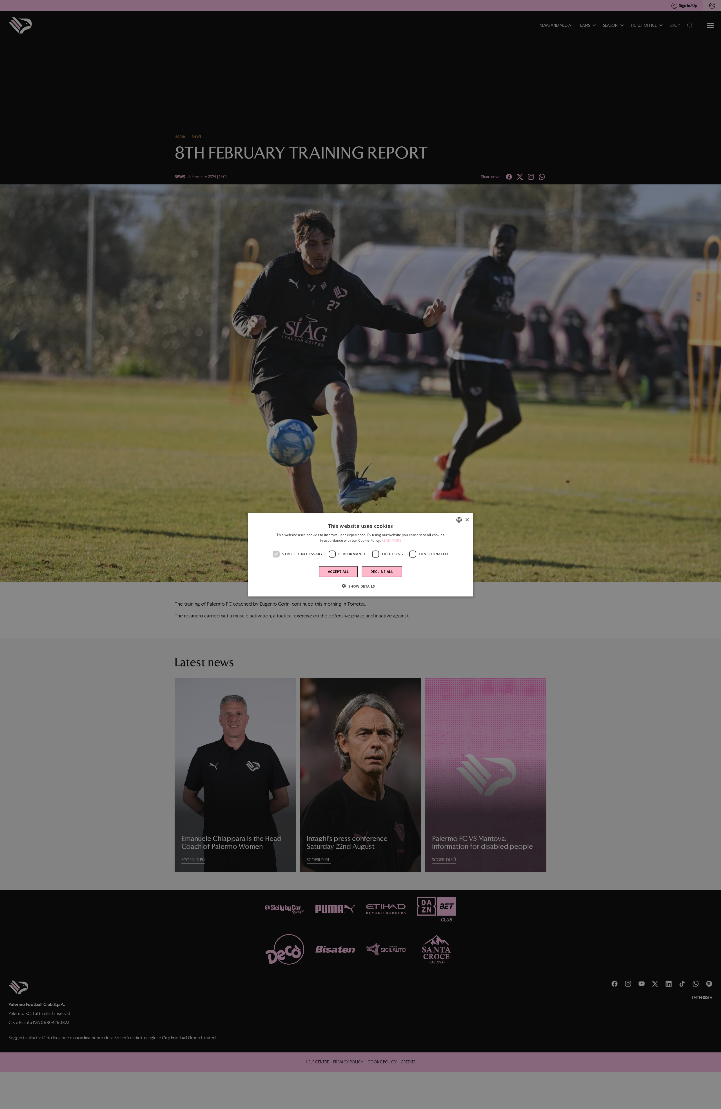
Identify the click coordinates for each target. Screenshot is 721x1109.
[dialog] (360, 554)
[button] (360, 586)
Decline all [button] (381, 571)
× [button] (467, 519)
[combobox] (459, 520)
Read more (391, 540)
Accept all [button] (338, 571)
